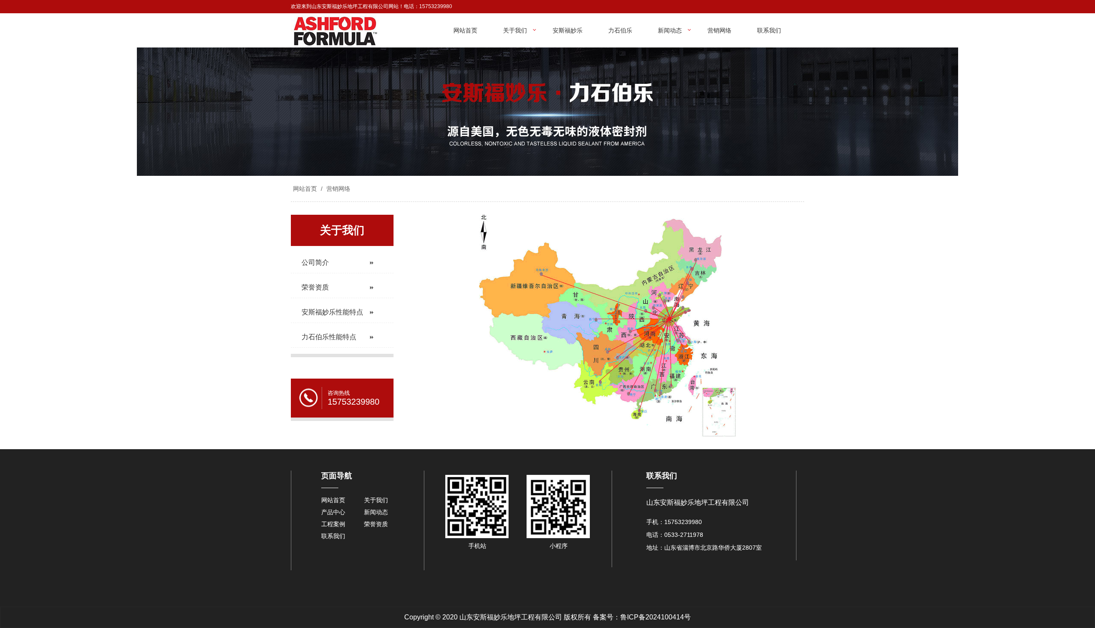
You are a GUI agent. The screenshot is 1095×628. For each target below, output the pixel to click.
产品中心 (333, 512)
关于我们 (515, 30)
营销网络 (719, 30)
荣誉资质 (376, 524)
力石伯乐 (620, 30)
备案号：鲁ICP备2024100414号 (642, 617)
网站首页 (465, 30)
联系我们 (769, 30)
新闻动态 (670, 30)
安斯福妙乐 (568, 30)
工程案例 (333, 524)
